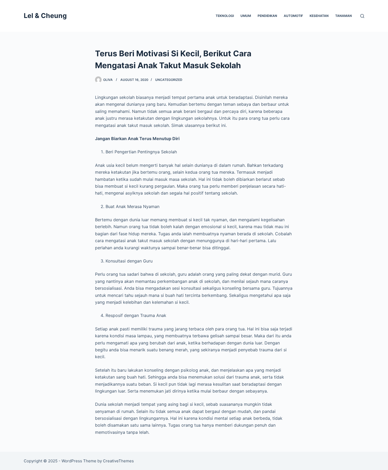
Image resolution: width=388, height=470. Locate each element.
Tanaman (343, 16)
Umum (245, 16)
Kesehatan (319, 16)
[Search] (362, 16)
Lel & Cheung (45, 16)
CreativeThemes (118, 460)
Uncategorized (168, 80)
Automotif (293, 16)
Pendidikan (267, 16)
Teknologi (225, 16)
